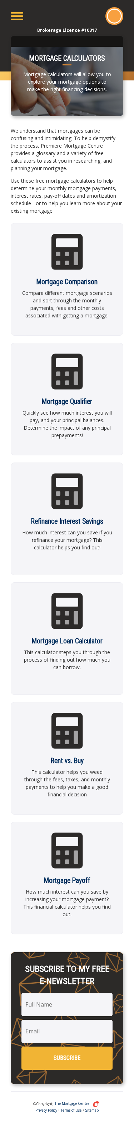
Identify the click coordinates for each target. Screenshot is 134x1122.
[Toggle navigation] (17, 16)
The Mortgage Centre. (73, 1103)
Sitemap (92, 1110)
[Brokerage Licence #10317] (67, 16)
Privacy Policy (46, 1110)
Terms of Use (71, 1110)
